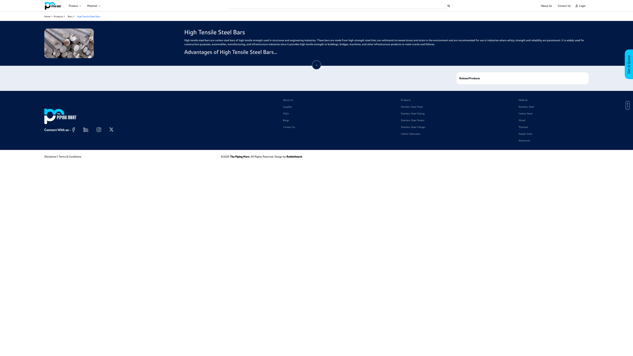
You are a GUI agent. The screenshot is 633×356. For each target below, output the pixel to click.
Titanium (523, 127)
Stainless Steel (526, 106)
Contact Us (564, 5)
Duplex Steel (525, 133)
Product (74, 5)
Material (92, 5)
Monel (522, 120)
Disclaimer (50, 156)
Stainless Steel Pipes (412, 106)
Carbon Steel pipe (410, 133)
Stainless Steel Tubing (413, 113)
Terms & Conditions (70, 156)
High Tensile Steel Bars (88, 16)
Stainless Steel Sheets (412, 120)
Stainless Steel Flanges (413, 127)
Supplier (287, 106)
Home (47, 16)
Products (58, 16)
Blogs (286, 120)
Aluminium (524, 140)
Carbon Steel (525, 113)
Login (582, 5)
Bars (70, 16)
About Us (546, 5)
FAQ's (286, 113)
